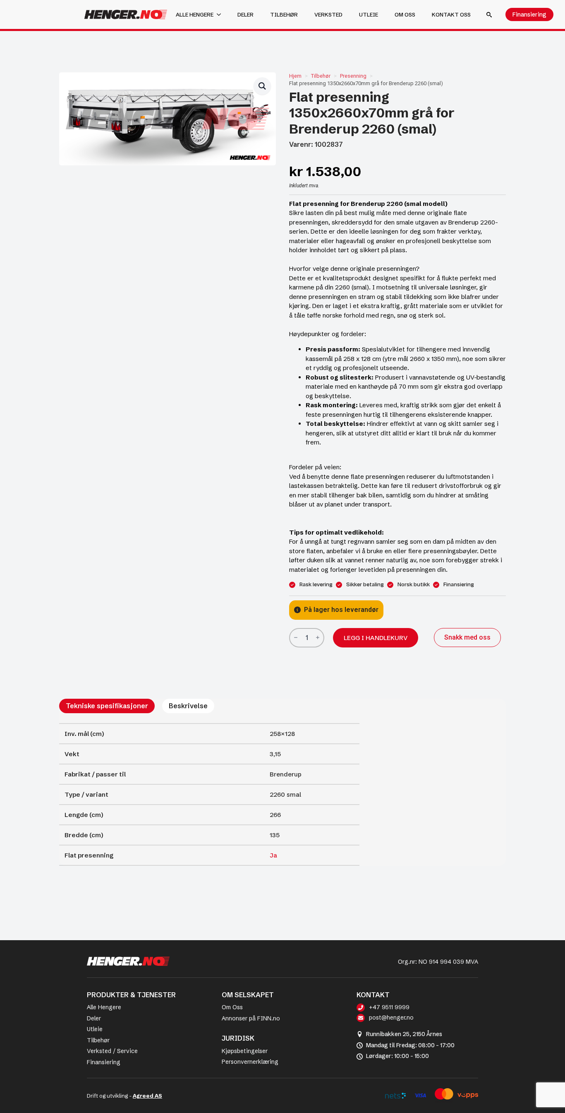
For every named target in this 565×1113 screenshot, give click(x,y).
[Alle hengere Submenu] (221, 15)
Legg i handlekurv (375, 638)
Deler (245, 14)
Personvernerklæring (250, 1061)
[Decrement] (295, 638)
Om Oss (232, 1007)
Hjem (295, 76)
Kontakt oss (451, 14)
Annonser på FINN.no (251, 1018)
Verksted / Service (112, 1051)
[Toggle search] (489, 15)
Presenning (353, 76)
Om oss (405, 14)
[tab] (107, 706)
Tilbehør (284, 14)
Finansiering (103, 1062)
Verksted (328, 14)
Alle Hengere (104, 1007)
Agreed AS (147, 1095)
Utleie (368, 14)
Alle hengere (194, 14)
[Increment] (317, 638)
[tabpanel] (209, 794)
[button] (262, 86)
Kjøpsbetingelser (245, 1051)
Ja (273, 855)
